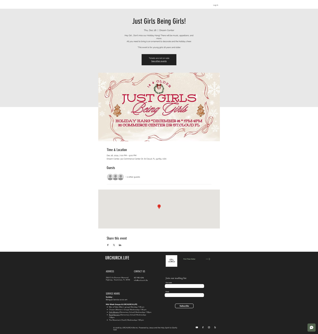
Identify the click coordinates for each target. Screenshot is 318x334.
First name (169, 282)
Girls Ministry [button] (114, 312)
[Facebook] (203, 327)
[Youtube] (197, 327)
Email (167, 291)
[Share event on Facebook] (108, 245)
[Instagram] (209, 327)
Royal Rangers (114, 315)
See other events (159, 61)
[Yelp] (215, 327)
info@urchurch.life (141, 280)
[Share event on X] (114, 245)
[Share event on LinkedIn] (120, 245)
